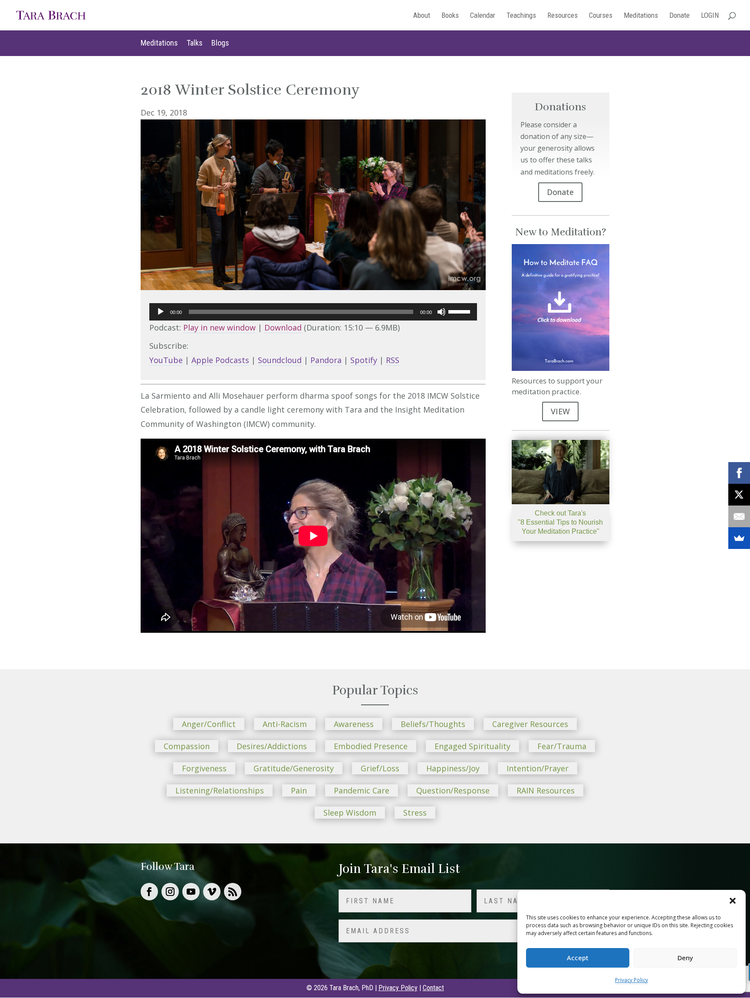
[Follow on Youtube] (191, 891)
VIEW (560, 411)
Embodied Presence (371, 746)
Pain (299, 790)
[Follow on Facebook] (149, 891)
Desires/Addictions (272, 746)
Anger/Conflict (209, 724)
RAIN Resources (545, 790)
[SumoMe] (739, 538)
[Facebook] (739, 473)
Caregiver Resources (530, 724)
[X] (739, 495)
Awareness (354, 724)
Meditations (641, 16)
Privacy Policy (631, 980)
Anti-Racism (285, 724)
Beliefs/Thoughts (433, 724)
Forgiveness (204, 768)
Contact (433, 988)
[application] (313, 312)
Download (283, 327)
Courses (600, 16)
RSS (392, 360)
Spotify (363, 360)
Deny (685, 957)
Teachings (521, 16)
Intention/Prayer (538, 768)
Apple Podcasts (220, 360)
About (421, 16)
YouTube (166, 360)
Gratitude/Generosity (293, 768)
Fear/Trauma (561, 746)
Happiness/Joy (453, 768)
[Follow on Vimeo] (211, 891)
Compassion (187, 746)
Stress (415, 812)
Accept (578, 957)
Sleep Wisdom (349, 812)
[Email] (739, 516)
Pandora (326, 360)
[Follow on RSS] (232, 891)
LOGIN (710, 16)
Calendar (482, 16)
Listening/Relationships (219, 790)
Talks (195, 42)
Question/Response (453, 790)
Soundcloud (280, 360)
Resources (562, 16)
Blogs (220, 42)
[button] (732, 900)
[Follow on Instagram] (170, 891)
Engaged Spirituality (472, 746)
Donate (679, 16)
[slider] (460, 311)
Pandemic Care (361, 790)
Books (450, 16)
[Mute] (441, 311)
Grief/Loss (380, 768)
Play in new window (219, 327)
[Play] (160, 311)
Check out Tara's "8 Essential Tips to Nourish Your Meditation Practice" (560, 522)
